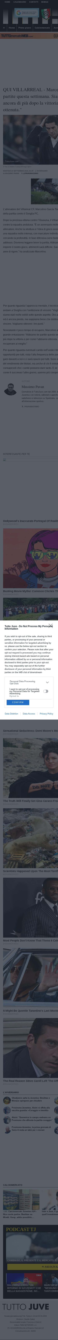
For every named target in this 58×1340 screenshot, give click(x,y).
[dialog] (29, 670)
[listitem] (29, 682)
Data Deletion (11, 713)
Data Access (29, 713)
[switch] (45, 691)
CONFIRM (18, 702)
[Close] (52, 627)
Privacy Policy (46, 713)
